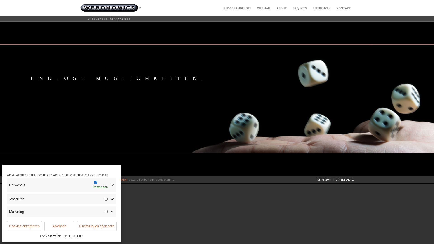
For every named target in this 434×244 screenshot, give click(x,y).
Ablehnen (59, 226)
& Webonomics (164, 179)
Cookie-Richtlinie (50, 236)
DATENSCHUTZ (73, 236)
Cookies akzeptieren (24, 226)
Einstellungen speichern (96, 226)
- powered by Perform (141, 179)
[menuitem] (237, 8)
